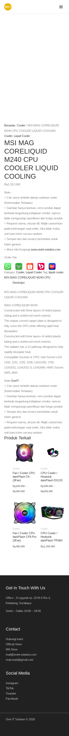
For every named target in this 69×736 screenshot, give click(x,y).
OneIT (15, 380)
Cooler (21, 125)
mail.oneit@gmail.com (20, 659)
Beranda (9, 125)
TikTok (10, 688)
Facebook (12, 698)
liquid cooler (56, 272)
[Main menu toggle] (61, 7)
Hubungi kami (14, 639)
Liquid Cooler (22, 136)
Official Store (14, 644)
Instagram (12, 683)
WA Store (11, 649)
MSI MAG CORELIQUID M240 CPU (27, 277)
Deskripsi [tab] (19, 282)
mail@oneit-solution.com (21, 654)
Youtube (11, 693)
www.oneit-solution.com (46, 249)
